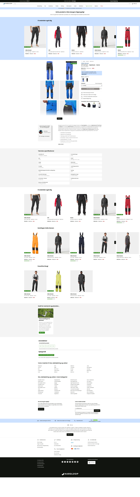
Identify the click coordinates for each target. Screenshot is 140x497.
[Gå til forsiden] (82, 61)
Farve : (85, 76)
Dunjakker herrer (41, 384)
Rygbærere (56, 393)
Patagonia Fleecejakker (75, 384)
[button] (49, 70)
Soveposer (40, 393)
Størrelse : (83, 83)
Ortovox (39, 367)
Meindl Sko (73, 392)
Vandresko (56, 384)
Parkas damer (40, 381)
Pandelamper (40, 392)
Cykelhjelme (56, 392)
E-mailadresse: (78, 408)
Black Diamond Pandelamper (76, 390)
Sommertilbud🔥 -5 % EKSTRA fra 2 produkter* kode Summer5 (70, 8)
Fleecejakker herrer (41, 387)
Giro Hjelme (89, 381)
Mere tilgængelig (90, 88)
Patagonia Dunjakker (91, 393)
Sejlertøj (87, 61)
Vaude (72, 370)
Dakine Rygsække (74, 393)
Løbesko (55, 387)
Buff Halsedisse (90, 390)
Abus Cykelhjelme (90, 392)
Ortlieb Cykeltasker (90, 387)
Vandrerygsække (57, 381)
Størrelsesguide (98, 83)
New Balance (89, 367)
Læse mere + (84, 74)
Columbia (72, 367)
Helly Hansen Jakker (74, 387)
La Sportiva (40, 370)
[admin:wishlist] (101, 89)
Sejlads (84, 61)
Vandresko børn (57, 390)
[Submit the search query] (129, 4)
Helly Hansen (85, 63)
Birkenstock (89, 370)
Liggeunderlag (40, 390)
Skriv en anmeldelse (84, 66)
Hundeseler (89, 384)
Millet (55, 367)
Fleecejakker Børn (74, 381)
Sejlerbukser (92, 61)
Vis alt (59, 118)
